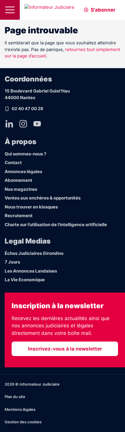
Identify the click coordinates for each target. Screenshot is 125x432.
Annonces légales (23, 171)
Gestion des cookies (23, 422)
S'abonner (103, 10)
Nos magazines (21, 189)
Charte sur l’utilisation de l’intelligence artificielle (56, 224)
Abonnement (18, 180)
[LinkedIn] (9, 123)
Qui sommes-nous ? (25, 154)
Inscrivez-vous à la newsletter (65, 349)
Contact (13, 162)
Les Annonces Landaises (31, 271)
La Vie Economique (25, 279)
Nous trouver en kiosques (31, 207)
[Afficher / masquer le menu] (10, 10)
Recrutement (19, 215)
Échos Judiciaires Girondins (34, 253)
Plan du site (15, 396)
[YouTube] (37, 123)
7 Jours (12, 262)
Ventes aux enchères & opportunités (43, 198)
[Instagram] (23, 123)
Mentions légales (20, 409)
